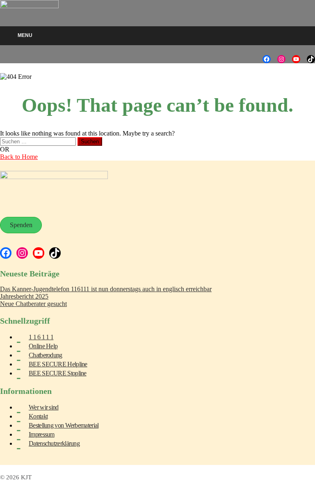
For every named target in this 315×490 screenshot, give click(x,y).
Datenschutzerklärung (54, 443)
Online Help (43, 346)
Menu (25, 35)
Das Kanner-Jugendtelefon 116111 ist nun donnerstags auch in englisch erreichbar (106, 288)
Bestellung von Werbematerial (63, 425)
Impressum (42, 434)
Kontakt (38, 416)
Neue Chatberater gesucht (33, 303)
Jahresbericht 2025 (24, 296)
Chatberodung (45, 355)
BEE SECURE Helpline (58, 364)
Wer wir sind (44, 407)
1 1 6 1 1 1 (41, 337)
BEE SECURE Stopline (58, 373)
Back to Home (19, 156)
